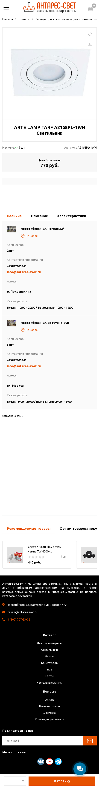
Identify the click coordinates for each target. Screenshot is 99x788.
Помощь (49, 691)
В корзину (62, 781)
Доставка (49, 712)
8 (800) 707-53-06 (18, 619)
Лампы (49, 656)
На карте (32, 235)
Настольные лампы (49, 682)
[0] (90, 9)
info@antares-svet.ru (24, 272)
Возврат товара (49, 706)
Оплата (50, 699)
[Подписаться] (90, 740)
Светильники (49, 649)
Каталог (49, 635)
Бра (49, 669)
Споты (49, 675)
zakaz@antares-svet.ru (22, 612)
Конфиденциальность (49, 719)
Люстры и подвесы (49, 643)
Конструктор (49, 662)
